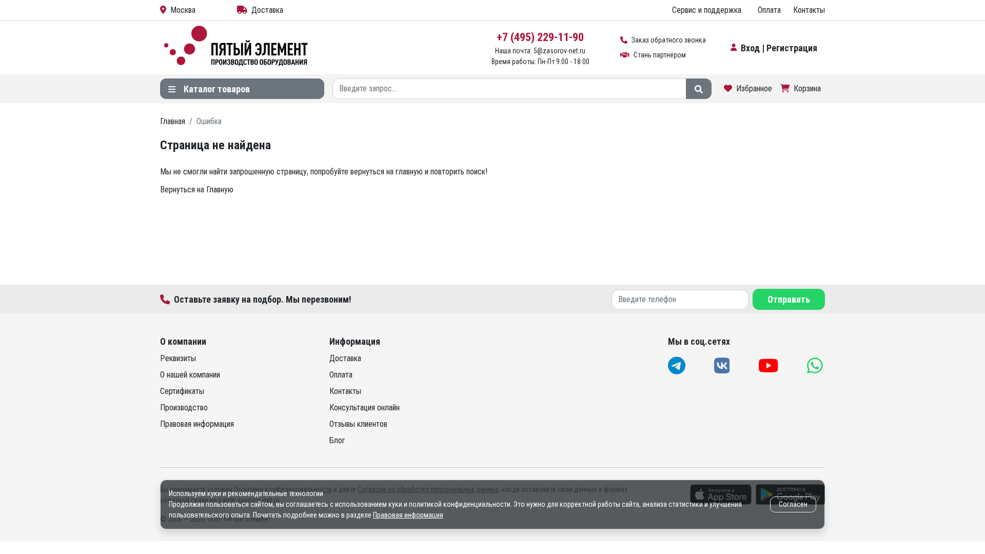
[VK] (723, 365)
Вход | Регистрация (779, 48)
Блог (337, 440)
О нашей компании (190, 375)
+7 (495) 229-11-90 (540, 37)
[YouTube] (769, 365)
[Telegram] (677, 365)
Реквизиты (178, 358)
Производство (184, 407)
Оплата (769, 10)
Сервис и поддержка (706, 10)
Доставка (267, 10)
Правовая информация (197, 424)
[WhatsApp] (816, 365)
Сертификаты (182, 391)
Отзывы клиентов (358, 424)
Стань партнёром (660, 55)
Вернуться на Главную (196, 189)
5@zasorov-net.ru (559, 51)
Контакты (809, 10)
